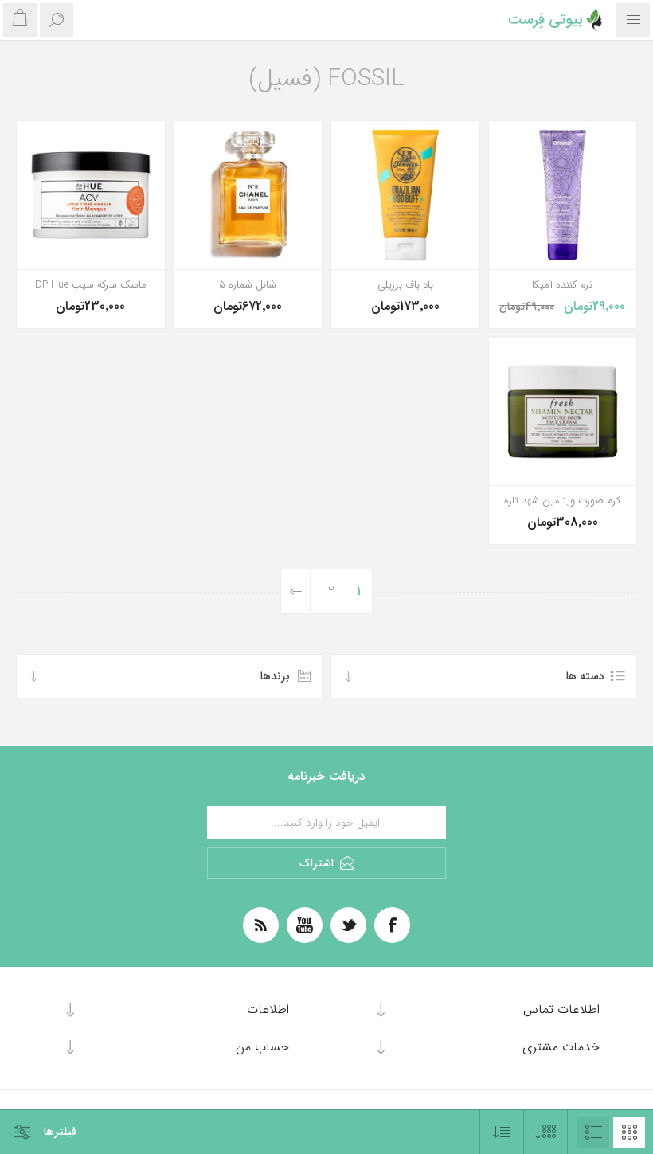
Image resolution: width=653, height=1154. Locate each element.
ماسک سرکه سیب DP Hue (91, 285)
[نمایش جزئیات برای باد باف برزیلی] (405, 195)
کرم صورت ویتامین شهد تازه (562, 501)
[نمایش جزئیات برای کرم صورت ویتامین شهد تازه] (563, 412)
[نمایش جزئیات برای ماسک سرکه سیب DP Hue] (91, 195)
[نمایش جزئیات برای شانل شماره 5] (248, 195)
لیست (593, 1132)
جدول (629, 1132)
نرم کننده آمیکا (562, 285)
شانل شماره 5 (247, 285)
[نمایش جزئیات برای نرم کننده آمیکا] (563, 195)
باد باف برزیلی (405, 285)
